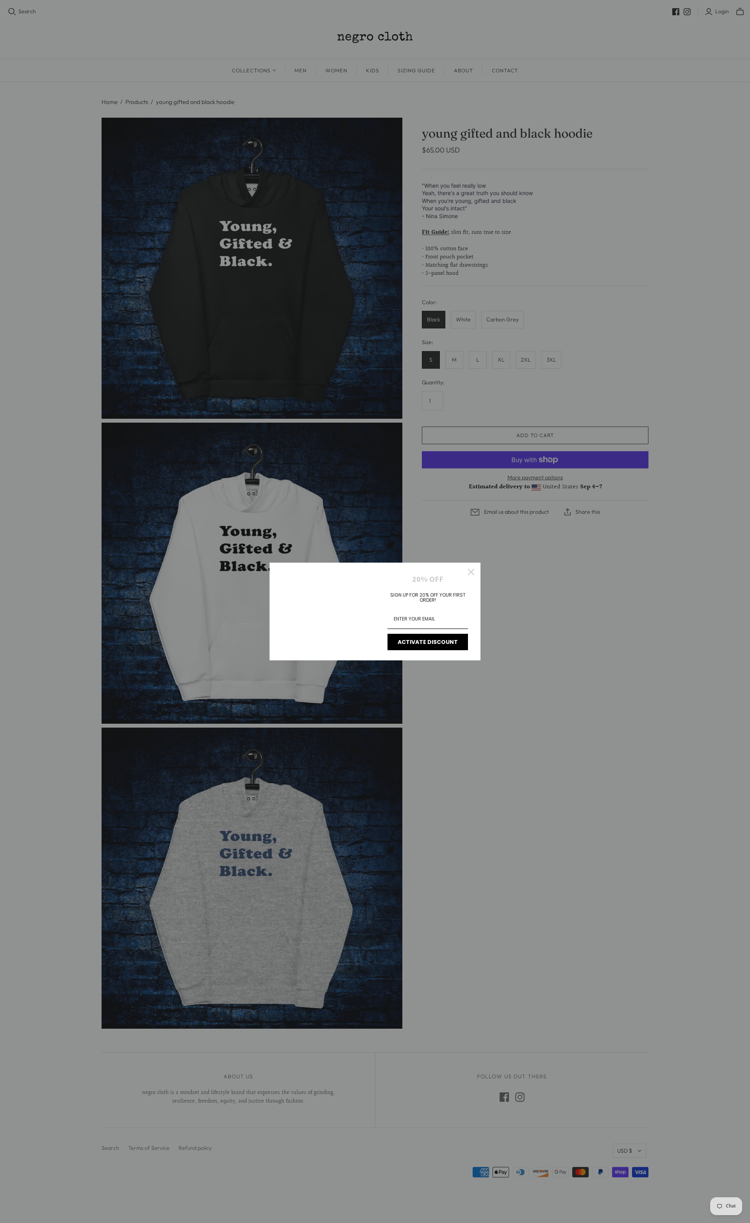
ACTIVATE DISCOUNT (428, 642)
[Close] (471, 572)
